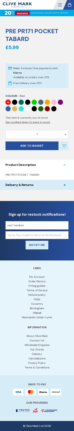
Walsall (37, 313)
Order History (37, 281)
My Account (37, 277)
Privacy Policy (37, 363)
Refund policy (37, 295)
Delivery (37, 354)
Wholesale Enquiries (37, 345)
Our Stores (37, 349)
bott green (40, 108)
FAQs (37, 299)
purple (60, 102)
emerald (21, 102)
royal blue (8, 108)
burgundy (47, 108)
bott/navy (34, 108)
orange (47, 102)
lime (34, 102)
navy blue (40, 102)
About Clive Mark (37, 336)
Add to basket (32, 146)
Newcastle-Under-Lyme (37, 317)
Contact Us (37, 340)
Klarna (17, 73)
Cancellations (37, 358)
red (8, 102)
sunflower (14, 108)
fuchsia (27, 102)
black (53, 108)
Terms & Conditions (37, 367)
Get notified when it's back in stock (28, 122)
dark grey (14, 102)
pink (53, 102)
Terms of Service (37, 290)
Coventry (37, 304)
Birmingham (37, 308)
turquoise (21, 108)
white (27, 108)
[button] (60, 4)
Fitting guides (37, 286)
